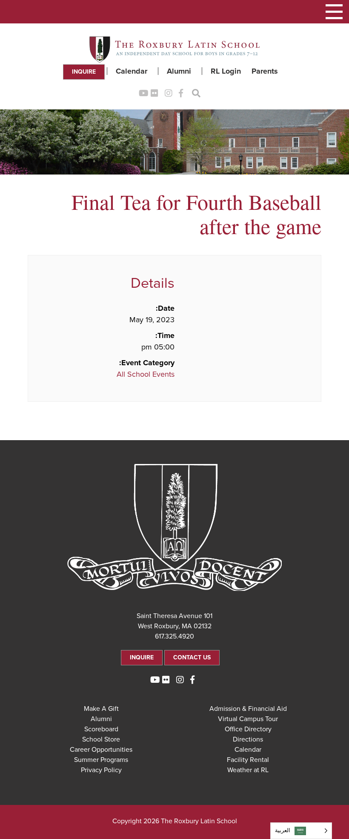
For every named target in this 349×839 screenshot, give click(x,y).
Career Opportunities (101, 749)
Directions (248, 739)
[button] (334, 11)
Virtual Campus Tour (248, 719)
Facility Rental (248, 760)
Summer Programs (101, 760)
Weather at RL (248, 770)
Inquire (84, 71)
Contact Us (192, 657)
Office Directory (248, 729)
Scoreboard (101, 729)
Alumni (179, 71)
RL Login (226, 71)
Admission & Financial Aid (248, 708)
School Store (101, 739)
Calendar (131, 71)
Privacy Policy (101, 770)
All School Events (145, 374)
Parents (265, 71)
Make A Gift (101, 708)
